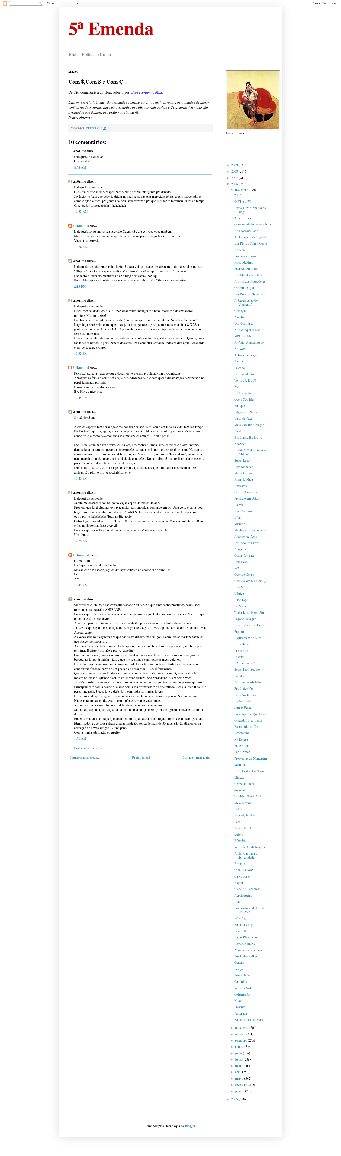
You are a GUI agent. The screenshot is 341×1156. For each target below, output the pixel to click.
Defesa (238, 834)
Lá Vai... (240, 505)
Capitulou (240, 981)
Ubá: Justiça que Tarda (249, 625)
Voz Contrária (243, 323)
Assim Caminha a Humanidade (245, 855)
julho (239, 1053)
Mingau (239, 777)
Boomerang (241, 733)
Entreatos (240, 485)
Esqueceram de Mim (247, 638)
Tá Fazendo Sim (245, 374)
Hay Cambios (243, 511)
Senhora (239, 764)
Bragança (240, 549)
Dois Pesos (241, 561)
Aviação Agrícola (245, 536)
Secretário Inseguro (247, 669)
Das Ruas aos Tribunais (249, 294)
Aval (237, 387)
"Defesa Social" (244, 663)
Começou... (241, 310)
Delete (238, 809)
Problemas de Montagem (250, 758)
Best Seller (241, 931)
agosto (239, 1046)
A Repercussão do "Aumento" (246, 302)
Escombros (241, 644)
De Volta (240, 606)
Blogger (190, 1125)
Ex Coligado (242, 393)
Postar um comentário (88, 748)
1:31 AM (80, 738)
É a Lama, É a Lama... (249, 437)
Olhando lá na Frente (248, 720)
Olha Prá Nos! (243, 870)
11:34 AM (81, 247)
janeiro (240, 1091)
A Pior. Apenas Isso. (247, 329)
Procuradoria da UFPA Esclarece (249, 910)
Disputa (239, 657)
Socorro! (240, 790)
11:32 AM (81, 211)
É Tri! (238, 517)
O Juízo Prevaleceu (246, 492)
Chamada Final (244, 783)
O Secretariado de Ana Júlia (252, 224)
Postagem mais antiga (197, 757)
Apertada (240, 443)
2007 (235, 178)
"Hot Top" (241, 600)
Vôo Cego (240, 918)
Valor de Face (243, 418)
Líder (237, 901)
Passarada (240, 1013)
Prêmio (239, 631)
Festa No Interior (245, 695)
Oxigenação (242, 994)
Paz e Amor (242, 752)
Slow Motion (242, 802)
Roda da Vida (243, 988)
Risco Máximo (243, 262)
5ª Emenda (111, 27)
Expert (238, 882)
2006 (235, 184)
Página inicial (141, 757)
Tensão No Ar (243, 828)
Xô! (236, 568)
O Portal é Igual (244, 287)
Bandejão (240, 431)
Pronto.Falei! (243, 975)
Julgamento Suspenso (248, 412)
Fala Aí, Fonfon (244, 815)
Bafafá (238, 361)
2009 (235, 165)
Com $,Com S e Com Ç (250, 580)
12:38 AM (81, 541)
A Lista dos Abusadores (249, 281)
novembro (242, 1027)
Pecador (239, 676)
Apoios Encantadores (248, 950)
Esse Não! (241, 587)
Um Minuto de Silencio (249, 275)
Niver (238, 1000)
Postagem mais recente (84, 757)
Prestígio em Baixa (246, 498)
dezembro (242, 189)
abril (238, 1072)
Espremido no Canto (247, 726)
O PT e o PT (242, 201)
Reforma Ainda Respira (249, 847)
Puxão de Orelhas (245, 956)
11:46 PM (80, 478)
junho (239, 1059)
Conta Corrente (244, 555)
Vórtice (239, 593)
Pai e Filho (241, 745)
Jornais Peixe (242, 707)
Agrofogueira (243, 895)
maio (239, 1065)
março (239, 1078)
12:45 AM (81, 585)
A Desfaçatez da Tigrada (250, 237)
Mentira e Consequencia (250, 530)
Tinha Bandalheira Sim (249, 612)
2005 (235, 1099)
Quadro (239, 962)
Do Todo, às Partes (246, 543)
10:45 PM (80, 397)
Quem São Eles (244, 399)
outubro (240, 1034)
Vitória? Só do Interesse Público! (250, 452)
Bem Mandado (243, 466)
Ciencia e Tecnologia (248, 889)
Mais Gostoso (243, 473)
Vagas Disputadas (245, 937)
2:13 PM (80, 286)
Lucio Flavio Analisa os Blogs (250, 210)
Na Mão (239, 250)
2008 (235, 171)
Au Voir (239, 348)
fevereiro (241, 1084)
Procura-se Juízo (245, 256)
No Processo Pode (246, 231)
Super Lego (242, 460)
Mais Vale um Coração (249, 424)
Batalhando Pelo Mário (249, 1019)
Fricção (239, 969)
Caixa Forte (242, 876)
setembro (241, 1040)
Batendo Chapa (244, 924)
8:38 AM (80, 167)
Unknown (80, 225)
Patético (239, 368)
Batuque (239, 405)
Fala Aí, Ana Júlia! (246, 268)
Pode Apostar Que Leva (250, 714)
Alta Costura (242, 218)
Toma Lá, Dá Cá (245, 380)
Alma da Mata (243, 479)
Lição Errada (242, 701)
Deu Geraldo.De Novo (249, 771)
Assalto (239, 317)
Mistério (239, 524)
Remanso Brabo (244, 943)
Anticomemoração (246, 355)
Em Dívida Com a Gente (250, 243)
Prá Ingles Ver (243, 688)
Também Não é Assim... (250, 796)
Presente (239, 1007)
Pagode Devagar (245, 619)
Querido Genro (244, 574)
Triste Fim (241, 650)
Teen (237, 822)
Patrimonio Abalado (247, 682)
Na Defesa (241, 739)
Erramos (239, 863)
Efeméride (241, 840)
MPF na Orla (242, 336)
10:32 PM (80, 353)
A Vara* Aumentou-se (249, 342)
